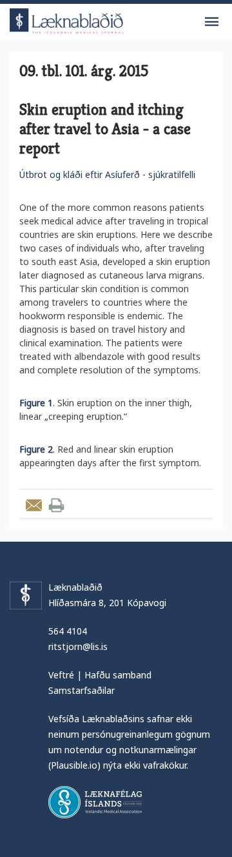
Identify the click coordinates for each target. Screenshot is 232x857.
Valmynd (211, 22)
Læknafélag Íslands (95, 802)
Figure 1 (36, 403)
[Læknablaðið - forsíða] (67, 19)
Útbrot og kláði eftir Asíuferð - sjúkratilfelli (107, 174)
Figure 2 (36, 449)
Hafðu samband (117, 675)
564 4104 (67, 631)
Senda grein (34, 505)
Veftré (61, 675)
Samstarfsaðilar (81, 690)
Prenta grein (56, 505)
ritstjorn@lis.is (78, 646)
